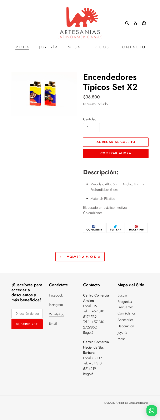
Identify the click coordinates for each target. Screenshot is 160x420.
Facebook (56, 295)
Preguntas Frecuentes (126, 304)
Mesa (121, 338)
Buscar (122, 295)
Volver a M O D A (83, 257)
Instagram (56, 304)
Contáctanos (127, 313)
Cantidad (89, 119)
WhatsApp (56, 314)
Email (53, 323)
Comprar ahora (115, 153)
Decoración (126, 325)
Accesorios (126, 319)
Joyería (122, 332)
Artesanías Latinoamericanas (132, 403)
